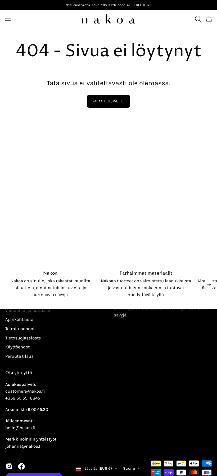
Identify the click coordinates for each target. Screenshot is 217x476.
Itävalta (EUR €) (97, 468)
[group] (108, 5)
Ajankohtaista (19, 319)
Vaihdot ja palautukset (28, 310)
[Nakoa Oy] (108, 19)
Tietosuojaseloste (23, 337)
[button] (197, 18)
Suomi (129, 468)
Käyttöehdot (17, 347)
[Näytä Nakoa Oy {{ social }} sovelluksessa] (9, 466)
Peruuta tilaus (19, 356)
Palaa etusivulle (108, 101)
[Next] (209, 284)
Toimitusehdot (20, 328)
